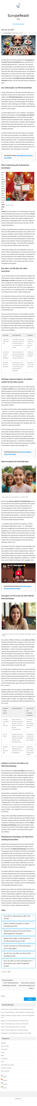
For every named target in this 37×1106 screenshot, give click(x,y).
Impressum (18, 1098)
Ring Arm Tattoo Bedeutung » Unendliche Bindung (14, 1030)
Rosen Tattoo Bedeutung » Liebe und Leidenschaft (14, 1023)
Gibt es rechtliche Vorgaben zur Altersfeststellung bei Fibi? (17, 925)
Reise (2, 1061)
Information (4, 1049)
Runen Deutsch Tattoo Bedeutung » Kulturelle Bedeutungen (17, 1009)
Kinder (3, 1052)
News (9, 971)
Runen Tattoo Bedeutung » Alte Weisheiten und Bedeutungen (17, 1012)
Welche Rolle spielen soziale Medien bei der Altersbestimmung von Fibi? (17, 940)
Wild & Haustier (5, 1071)
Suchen (3, 996)
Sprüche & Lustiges (6, 1068)
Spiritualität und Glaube (7, 1064)
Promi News (4, 1058)
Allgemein (3, 1043)
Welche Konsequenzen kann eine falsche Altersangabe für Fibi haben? (17, 932)
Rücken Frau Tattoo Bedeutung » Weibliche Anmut (14, 1020)
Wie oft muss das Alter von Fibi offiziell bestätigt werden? (17, 954)
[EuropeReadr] (18, 11)
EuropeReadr (18, 15)
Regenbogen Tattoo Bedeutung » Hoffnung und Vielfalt (16, 1033)
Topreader (8, 33)
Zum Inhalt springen (18, 24)
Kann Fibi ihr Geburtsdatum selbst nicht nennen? (17, 917)
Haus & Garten (5, 1046)
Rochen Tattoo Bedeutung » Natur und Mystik (13, 1026)
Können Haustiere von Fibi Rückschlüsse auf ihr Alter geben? (17, 947)
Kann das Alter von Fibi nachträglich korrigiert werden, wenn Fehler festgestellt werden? (18, 963)
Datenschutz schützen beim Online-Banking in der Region (27, 985)
